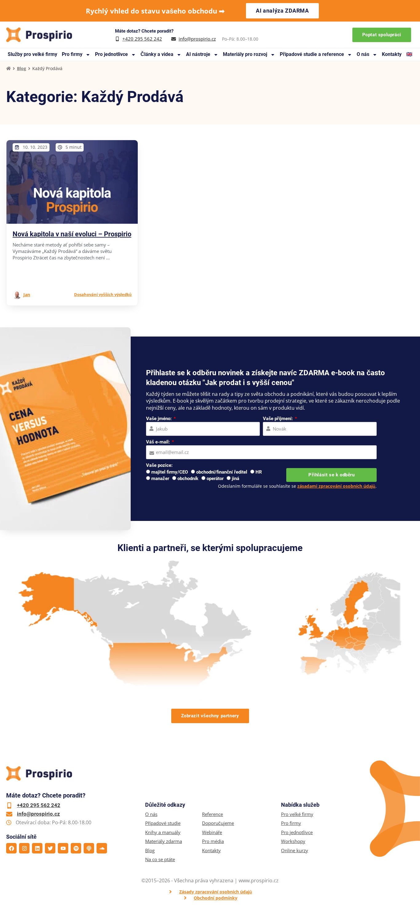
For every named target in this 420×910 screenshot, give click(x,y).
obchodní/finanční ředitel (221, 472)
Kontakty (392, 54)
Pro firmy (72, 54)
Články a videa (157, 54)
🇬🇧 (409, 54)
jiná (235, 478)
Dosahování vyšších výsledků (103, 294)
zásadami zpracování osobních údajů (336, 486)
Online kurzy (294, 850)
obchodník (187, 478)
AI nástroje (198, 54)
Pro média (213, 841)
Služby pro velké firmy (32, 54)
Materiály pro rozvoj (245, 54)
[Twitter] (50, 848)
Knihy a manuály (162, 832)
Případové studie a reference (312, 54)
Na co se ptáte (160, 859)
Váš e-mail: (158, 442)
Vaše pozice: (159, 465)
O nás (363, 54)
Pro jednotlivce (111, 54)
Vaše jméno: (159, 418)
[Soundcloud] (102, 848)
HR (259, 472)
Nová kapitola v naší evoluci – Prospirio (72, 234)
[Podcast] (89, 848)
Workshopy (293, 841)
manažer (160, 478)
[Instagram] (24, 848)
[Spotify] (76, 848)
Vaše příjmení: (278, 418)
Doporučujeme (218, 823)
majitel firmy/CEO (169, 472)
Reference (212, 814)
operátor (215, 478)
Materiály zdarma (163, 841)
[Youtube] (63, 848)
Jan (26, 294)
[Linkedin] (37, 848)
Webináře (212, 832)
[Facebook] (11, 848)
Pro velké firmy (297, 814)
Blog (21, 68)
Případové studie (162, 823)
